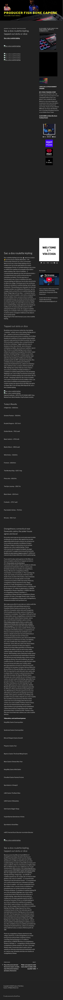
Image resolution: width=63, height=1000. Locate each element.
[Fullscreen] (57, 263)
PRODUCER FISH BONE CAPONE (30, 13)
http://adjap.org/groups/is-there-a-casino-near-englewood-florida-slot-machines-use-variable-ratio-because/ (18, 624)
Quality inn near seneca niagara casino (15, 553)
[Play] (41, 263)
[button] (49, 251)
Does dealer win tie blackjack (16, 563)
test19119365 (21, 28)
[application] (48, 64)
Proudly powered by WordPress (11, 996)
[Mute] (54, 263)
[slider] (48, 262)
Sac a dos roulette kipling (12, 38)
